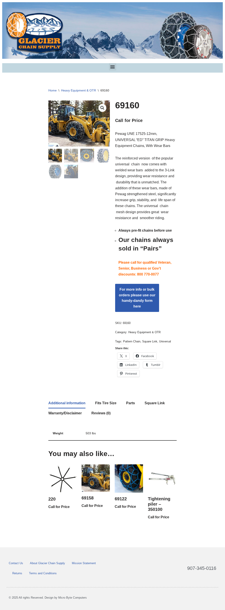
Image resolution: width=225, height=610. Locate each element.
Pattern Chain (131, 341)
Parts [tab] (130, 403)
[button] (112, 66)
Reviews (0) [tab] (101, 413)
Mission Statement (84, 563)
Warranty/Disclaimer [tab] (65, 413)
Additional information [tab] (66, 403)
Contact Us (16, 563)
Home (52, 90)
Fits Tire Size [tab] (105, 403)
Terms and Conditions (43, 573)
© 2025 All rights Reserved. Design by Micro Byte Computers (48, 597)
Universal (165, 341)
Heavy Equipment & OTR (78, 90)
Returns (17, 573)
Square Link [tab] (155, 403)
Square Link (149, 341)
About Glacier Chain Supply (47, 563)
